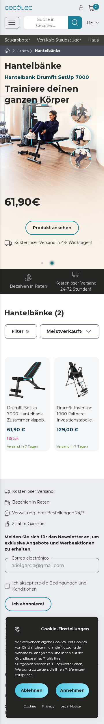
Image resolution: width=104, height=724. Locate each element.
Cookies (29, 706)
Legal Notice (70, 706)
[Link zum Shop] (19, 7)
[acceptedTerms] (7, 586)
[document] (69, 331)
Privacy (48, 706)
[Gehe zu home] (7, 50)
